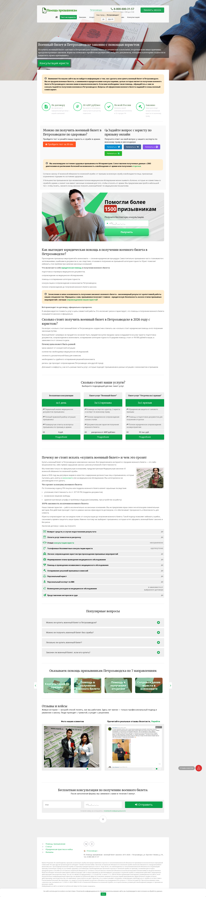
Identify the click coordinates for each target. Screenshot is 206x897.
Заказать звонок (152, 9)
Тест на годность (68, 17)
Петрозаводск (96, 10)
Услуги (92, 17)
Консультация (133, 17)
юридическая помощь (71, 268)
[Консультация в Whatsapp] (198, 768)
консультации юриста (64, 543)
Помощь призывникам (55, 844)
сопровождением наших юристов (82, 300)
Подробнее (61, 436)
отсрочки (136, 166)
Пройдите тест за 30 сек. (60, 144)
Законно (82, 17)
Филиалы (49, 852)
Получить (127, 232)
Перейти (155, 721)
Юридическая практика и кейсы (59, 849)
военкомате (67, 478)
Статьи (49, 846)
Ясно (103, 894)
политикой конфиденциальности (115, 811)
